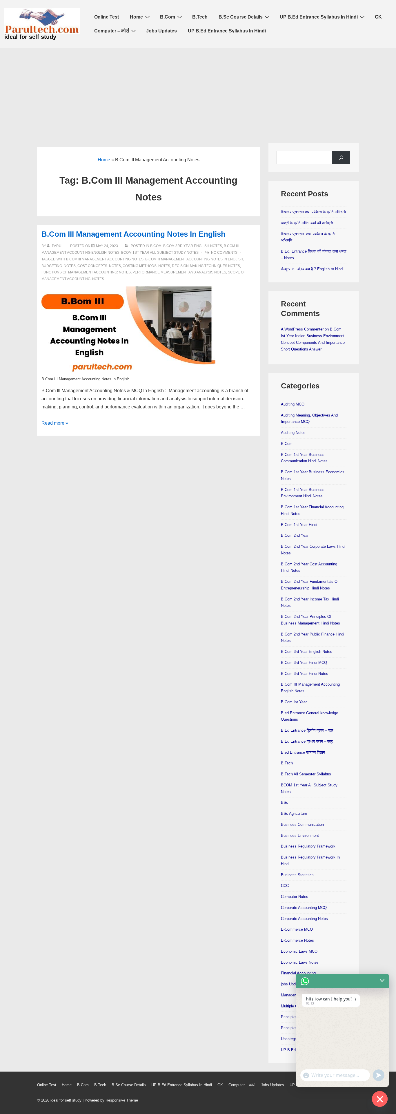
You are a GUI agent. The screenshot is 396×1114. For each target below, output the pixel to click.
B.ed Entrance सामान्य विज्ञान (303, 752)
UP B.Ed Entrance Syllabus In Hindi (319, 16)
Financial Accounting (298, 973)
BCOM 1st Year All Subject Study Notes (160, 253)
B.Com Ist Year (294, 702)
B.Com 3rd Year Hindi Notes (304, 673)
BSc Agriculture (294, 813)
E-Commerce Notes (297, 940)
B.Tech (200, 16)
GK (378, 16)
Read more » (54, 423)
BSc (284, 802)
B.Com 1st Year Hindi (299, 525)
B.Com (167, 16)
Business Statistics (297, 875)
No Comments (224, 253)
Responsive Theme (122, 1100)
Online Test (106, 16)
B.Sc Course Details (241, 16)
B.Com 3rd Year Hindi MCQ (304, 662)
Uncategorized (293, 1039)
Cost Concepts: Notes (99, 266)
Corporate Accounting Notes (304, 918)
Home (136, 16)
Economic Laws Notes (300, 962)
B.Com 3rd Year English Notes (192, 246)
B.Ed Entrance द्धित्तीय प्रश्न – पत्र (307, 730)
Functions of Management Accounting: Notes (86, 272)
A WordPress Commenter (302, 329)
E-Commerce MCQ (297, 929)
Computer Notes (294, 896)
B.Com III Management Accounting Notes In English (133, 234)
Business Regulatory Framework (308, 846)
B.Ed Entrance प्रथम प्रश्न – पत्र (307, 741)
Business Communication (302, 824)
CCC (285, 885)
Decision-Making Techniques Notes (206, 266)
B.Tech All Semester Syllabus (306, 774)
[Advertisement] (198, 91)
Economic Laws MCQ (299, 951)
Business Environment (300, 835)
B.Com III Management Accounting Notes (104, 259)
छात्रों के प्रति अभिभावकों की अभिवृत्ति (307, 223)
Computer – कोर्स (111, 30)
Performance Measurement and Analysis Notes (179, 272)
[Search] (341, 157)
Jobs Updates (161, 30)
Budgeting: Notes (58, 266)
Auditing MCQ (292, 404)
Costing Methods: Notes (146, 266)
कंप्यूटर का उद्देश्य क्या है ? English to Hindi (312, 269)
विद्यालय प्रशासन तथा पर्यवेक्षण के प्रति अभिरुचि (313, 212)
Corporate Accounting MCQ (304, 907)
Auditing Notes (293, 432)
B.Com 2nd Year (294, 535)
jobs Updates (292, 984)
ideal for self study (30, 37)
